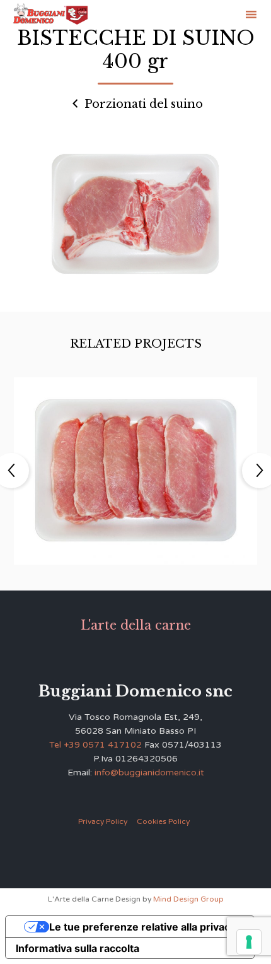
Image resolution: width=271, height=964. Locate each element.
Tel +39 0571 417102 (95, 744)
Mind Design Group (188, 899)
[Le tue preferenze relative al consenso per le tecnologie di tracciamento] (249, 942)
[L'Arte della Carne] (50, 14)
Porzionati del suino (142, 104)
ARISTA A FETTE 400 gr (135, 461)
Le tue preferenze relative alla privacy (142, 926)
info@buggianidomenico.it (149, 772)
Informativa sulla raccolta (77, 948)
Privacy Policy (102, 821)
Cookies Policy (163, 821)
